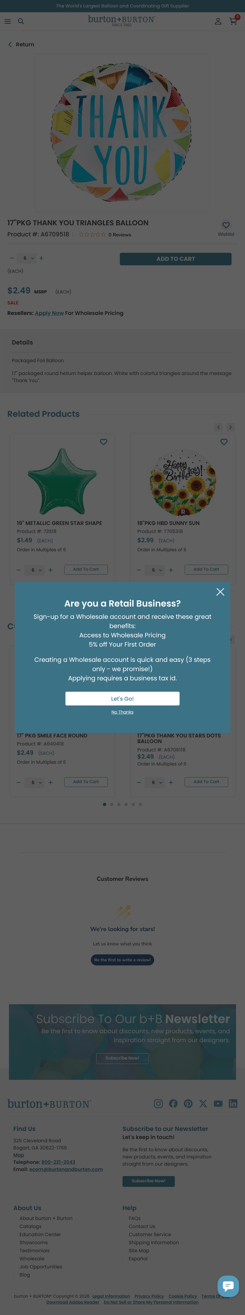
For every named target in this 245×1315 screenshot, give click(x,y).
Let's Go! (122, 699)
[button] (228, 1286)
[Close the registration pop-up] (220, 592)
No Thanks (122, 712)
